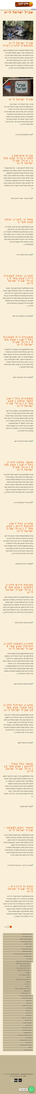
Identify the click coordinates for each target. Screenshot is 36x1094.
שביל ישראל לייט (21, 99)
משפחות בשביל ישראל (25, 939)
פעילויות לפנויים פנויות (25, 1045)
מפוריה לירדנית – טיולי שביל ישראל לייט (20, 889)
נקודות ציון (28, 1042)
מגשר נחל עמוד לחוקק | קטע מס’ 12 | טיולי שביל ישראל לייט (18, 767)
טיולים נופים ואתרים (26, 941)
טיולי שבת (28, 1000)
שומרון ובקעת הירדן (24, 975)
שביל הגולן (28, 946)
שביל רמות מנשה (27, 951)
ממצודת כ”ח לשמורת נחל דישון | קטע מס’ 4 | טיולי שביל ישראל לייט (18, 341)
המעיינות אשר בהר (26, 998)
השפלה (28, 982)
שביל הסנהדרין (27, 956)
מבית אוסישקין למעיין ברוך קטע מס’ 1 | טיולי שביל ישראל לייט (18, 159)
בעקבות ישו (28, 1008)
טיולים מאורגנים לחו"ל (25, 996)
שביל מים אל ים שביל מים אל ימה (22, 954)
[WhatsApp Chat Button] (31, 1089)
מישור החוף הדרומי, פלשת (23, 979)
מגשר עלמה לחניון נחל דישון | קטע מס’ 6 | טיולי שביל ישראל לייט (18, 466)
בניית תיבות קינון (27, 1028)
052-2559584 (6, 1074)
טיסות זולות (28, 1037)
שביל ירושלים (27, 944)
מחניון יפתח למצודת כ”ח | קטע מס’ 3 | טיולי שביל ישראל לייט (18, 279)
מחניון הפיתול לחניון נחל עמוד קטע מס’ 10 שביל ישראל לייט (18, 708)
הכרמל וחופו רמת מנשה (23, 970)
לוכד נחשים (28, 1025)
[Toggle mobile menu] (14, 3)
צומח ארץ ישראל (27, 1005)
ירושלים (27, 986)
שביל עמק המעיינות (26, 949)
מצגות (29, 1047)
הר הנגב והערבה (25, 993)
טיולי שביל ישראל (26, 934)
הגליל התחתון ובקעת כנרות (22, 968)
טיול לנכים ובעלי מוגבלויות (24, 1035)
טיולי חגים (28, 1013)
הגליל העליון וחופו (25, 966)
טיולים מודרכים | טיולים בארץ (23, 961)
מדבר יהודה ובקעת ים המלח (22, 989)
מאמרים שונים (27, 1050)
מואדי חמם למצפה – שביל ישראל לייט (18, 829)
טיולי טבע (28, 1003)
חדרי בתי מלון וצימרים (25, 1040)
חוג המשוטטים (27, 1033)
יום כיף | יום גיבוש (26, 1018)
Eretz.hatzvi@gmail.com (16, 1076)
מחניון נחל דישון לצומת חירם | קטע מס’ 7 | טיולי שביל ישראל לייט (19, 527)
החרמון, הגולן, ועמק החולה (23, 963)
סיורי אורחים (28, 1020)
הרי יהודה (27, 984)
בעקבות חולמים (27, 1023)
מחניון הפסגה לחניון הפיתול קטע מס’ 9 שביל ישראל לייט (18, 646)
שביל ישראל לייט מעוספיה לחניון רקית (18, 44)
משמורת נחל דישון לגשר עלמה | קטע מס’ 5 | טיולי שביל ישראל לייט (19, 402)
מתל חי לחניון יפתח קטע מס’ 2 (19, 220)
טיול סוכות (28, 1015)
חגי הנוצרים (28, 1010)
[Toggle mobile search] (10, 3)
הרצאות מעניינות (27, 1030)
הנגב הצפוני (27, 991)
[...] (9, 68)
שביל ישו (29, 959)
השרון (28, 977)
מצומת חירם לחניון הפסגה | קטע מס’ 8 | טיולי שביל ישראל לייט (19, 588)
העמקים (27, 973)
